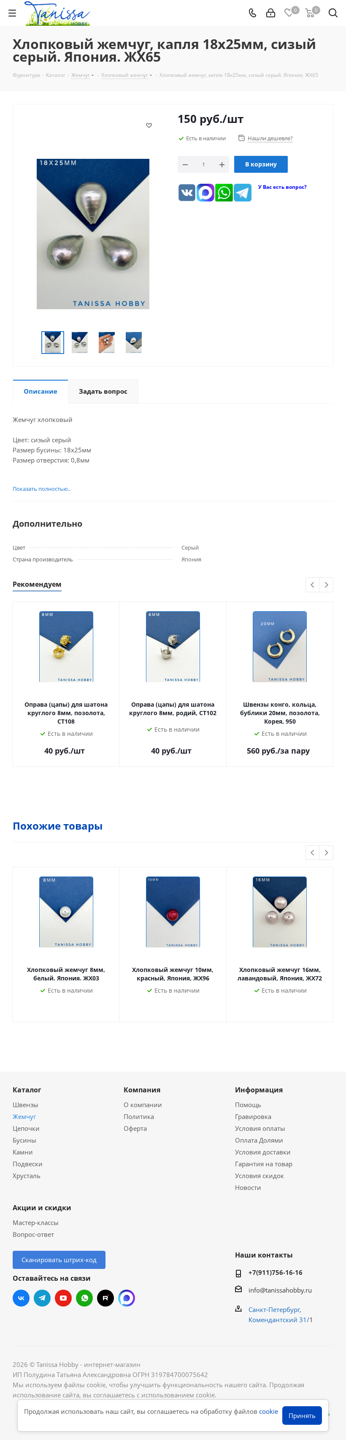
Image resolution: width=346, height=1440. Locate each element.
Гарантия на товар (263, 1164)
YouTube (63, 1298)
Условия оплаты (260, 1128)
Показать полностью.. (41, 489)
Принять (302, 1415)
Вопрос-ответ (33, 1234)
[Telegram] (242, 192)
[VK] (187, 192)
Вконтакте (21, 1298)
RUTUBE (105, 1298)
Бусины (24, 1140)
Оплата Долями (259, 1140)
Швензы (25, 1104)
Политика (139, 1116)
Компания (142, 1089)
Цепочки (26, 1128)
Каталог (27, 1089)
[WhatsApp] (224, 192)
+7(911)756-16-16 (276, 1272)
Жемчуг (24, 1116)
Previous (313, 585)
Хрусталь (27, 1175)
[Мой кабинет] (270, 13)
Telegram (42, 1298)
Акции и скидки (42, 1207)
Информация (259, 1089)
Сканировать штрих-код (59, 1259)
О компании (143, 1104)
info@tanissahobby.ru (280, 1290)
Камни (23, 1152)
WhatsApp (84, 1298)
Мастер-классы (36, 1222)
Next (326, 585)
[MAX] (205, 192)
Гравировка (253, 1116)
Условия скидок (259, 1175)
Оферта (135, 1128)
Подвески (28, 1164)
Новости (248, 1187)
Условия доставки (263, 1152)
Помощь (248, 1104)
